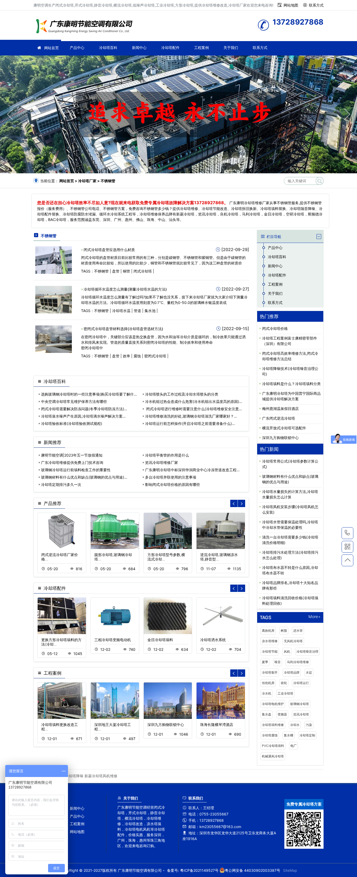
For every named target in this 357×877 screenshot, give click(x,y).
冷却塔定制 (307, 735)
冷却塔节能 (270, 651)
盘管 (115, 271)
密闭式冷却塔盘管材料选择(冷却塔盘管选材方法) (123, 328)
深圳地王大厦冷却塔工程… (112, 726)
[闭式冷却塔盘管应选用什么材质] (53, 259)
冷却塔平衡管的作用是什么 (167, 455)
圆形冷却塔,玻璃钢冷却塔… (113, 556)
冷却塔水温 (121, 310)
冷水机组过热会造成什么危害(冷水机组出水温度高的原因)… (193, 401)
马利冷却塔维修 (298, 662)
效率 (126, 356)
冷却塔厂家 (85, 26)
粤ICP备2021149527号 (199, 870)
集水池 (150, 310)
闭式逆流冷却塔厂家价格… (59, 556)
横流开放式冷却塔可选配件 (284, 428)
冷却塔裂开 (270, 672)
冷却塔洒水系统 (213, 639)
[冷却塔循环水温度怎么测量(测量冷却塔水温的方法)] (53, 299)
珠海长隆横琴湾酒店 (216, 724)
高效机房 (268, 630)
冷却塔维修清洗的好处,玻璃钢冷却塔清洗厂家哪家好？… (191, 416)
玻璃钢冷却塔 (299, 704)
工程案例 (201, 47)
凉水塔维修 (270, 641)
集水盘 (266, 714)
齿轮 (284, 683)
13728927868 (347, 533)
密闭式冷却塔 (155, 356)
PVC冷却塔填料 (273, 746)
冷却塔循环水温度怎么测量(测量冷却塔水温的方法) (125, 289)
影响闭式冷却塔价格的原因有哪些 (172, 484)
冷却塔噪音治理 (307, 651)
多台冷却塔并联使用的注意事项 (170, 477)
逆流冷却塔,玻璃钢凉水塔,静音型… (219, 556)
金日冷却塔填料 (160, 639)
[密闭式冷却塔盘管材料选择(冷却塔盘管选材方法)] (53, 339)
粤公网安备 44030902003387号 (252, 870)
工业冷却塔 (285, 693)
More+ (314, 617)
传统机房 (268, 683)
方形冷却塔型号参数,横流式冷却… (166, 556)
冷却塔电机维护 (273, 704)
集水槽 (288, 735)
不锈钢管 (101, 271)
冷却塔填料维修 (273, 725)
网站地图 (291, 5)
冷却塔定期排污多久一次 (61, 484)
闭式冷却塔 (143, 271)
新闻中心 (139, 47)
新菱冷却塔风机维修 (100, 776)
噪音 (277, 662)
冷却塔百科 (108, 47)
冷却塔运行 (301, 683)
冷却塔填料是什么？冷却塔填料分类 (291, 383)
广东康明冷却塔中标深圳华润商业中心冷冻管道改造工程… (192, 470)
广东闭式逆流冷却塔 (278, 418)
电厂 (293, 746)
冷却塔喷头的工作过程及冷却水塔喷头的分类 (181, 394)
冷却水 (295, 725)
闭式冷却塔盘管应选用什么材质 (109, 249)
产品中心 (77, 47)
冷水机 (266, 693)
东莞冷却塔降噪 (70, 776)
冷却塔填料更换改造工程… (59, 726)
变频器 (282, 714)
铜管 (126, 271)
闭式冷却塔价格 (275, 328)
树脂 (284, 630)
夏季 (265, 662)
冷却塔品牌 (292, 672)
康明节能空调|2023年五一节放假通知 (71, 455)
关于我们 (230, 47)
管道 (137, 310)
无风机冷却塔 (293, 641)
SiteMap (290, 870)
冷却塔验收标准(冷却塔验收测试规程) (71, 423)
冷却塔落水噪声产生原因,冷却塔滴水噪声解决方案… (83, 416)
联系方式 (316, 5)
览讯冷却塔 (301, 714)
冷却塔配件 (170, 47)
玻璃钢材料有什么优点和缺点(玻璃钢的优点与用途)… (84, 477)
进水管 (298, 630)
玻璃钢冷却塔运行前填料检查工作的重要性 (76, 470)
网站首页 (51, 48)
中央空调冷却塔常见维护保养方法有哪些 (74, 401)
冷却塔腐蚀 (270, 735)
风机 (287, 651)
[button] (171, 168)
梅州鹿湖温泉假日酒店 (280, 408)
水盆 (309, 672)
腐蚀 (137, 356)
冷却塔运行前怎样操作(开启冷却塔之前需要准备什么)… (190, 423)
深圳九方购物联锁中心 (165, 724)
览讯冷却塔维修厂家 (161, 462)
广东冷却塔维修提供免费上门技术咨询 (72, 462)
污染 (309, 725)
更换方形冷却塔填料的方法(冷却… (61, 641)
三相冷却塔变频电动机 (112, 639)
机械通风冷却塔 (273, 756)
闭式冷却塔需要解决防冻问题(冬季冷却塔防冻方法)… (84, 409)
